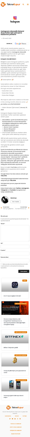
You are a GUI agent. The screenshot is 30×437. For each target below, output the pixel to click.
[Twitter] (10, 419)
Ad (2, 243)
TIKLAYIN (4, 176)
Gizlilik (17, 416)
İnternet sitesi (4, 257)
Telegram (4, 190)
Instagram (25, 188)
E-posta (3, 250)
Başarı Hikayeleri (15, 434)
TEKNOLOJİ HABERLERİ (15, 423)
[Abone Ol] (21, 43)
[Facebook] (20, 419)
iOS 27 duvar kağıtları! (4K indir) (12, 296)
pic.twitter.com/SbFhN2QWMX (10, 104)
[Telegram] (15, 419)
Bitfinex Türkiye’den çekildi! (11, 347)
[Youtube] (12, 419)
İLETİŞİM (25, 416)
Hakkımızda (8, 416)
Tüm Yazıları (15, 201)
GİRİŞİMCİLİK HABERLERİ (15, 430)
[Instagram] (17, 419)
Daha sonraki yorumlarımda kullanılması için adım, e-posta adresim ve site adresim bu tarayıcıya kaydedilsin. (14, 265)
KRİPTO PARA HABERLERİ (16, 427)
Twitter (18, 188)
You (11, 190)
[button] (23, 4)
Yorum (3, 223)
